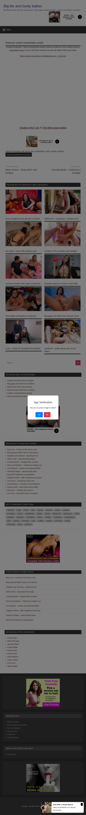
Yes (39, 415)
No (47, 415)
